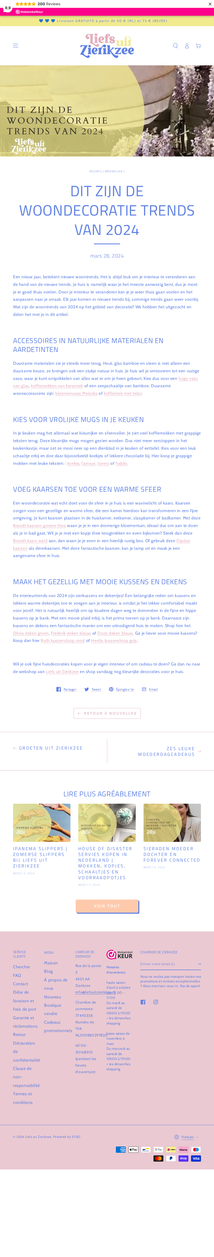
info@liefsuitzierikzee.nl (95, 992)
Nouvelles (114, 171)
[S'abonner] (199, 964)
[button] (175, 45)
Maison (51, 962)
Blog (48, 971)
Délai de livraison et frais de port (24, 1001)
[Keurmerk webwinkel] (119, 955)
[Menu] (15, 45)
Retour (19, 1034)
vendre (50, 1013)
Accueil (96, 171)
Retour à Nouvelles (110, 713)
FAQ (17, 975)
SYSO (76, 1137)
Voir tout (107, 906)
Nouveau (52, 996)
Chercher (21, 966)
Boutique (52, 1005)
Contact (20, 983)
